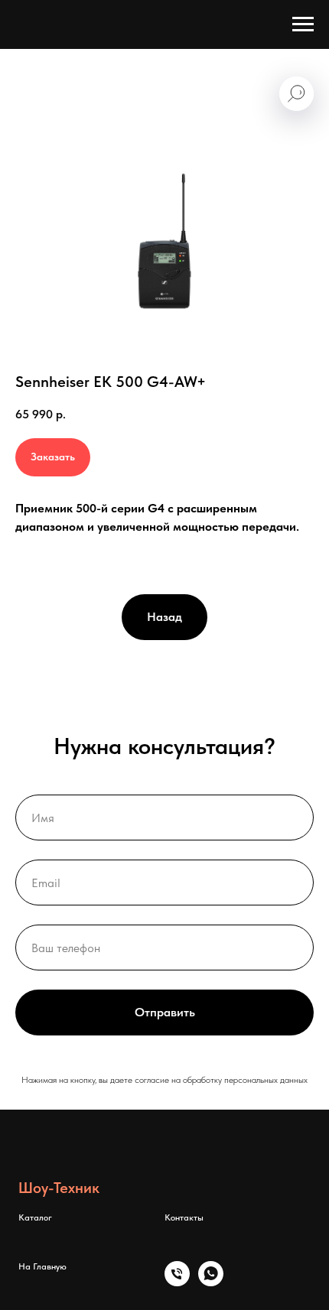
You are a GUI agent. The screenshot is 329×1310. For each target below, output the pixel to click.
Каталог (35, 1217)
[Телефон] (177, 1282)
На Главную (42, 1266)
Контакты (184, 1217)
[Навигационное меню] (303, 24)
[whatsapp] (210, 1282)
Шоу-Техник (58, 1187)
